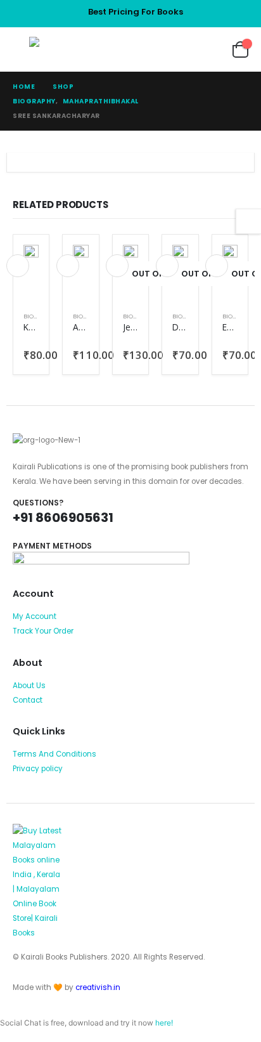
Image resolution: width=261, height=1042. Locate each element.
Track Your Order (43, 631)
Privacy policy (38, 769)
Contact (27, 700)
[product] (31, 256)
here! (164, 1022)
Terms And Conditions (54, 754)
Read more (117, 265)
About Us (29, 686)
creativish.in (97, 987)
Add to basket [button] (17, 265)
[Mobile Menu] (21, 49)
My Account (34, 616)
